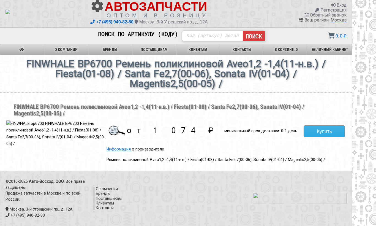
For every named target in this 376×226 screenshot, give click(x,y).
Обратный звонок (328, 15)
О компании (66, 49)
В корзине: (286, 49)
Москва (339, 20)
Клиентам (198, 49)
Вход (341, 5)
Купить (324, 131)
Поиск (254, 36)
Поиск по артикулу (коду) (138, 34)
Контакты (242, 49)
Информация (119, 149)
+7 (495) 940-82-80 (114, 22)
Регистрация (333, 10)
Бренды (110, 49)
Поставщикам (154, 49)
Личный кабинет (331, 49)
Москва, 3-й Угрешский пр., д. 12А (173, 22)
